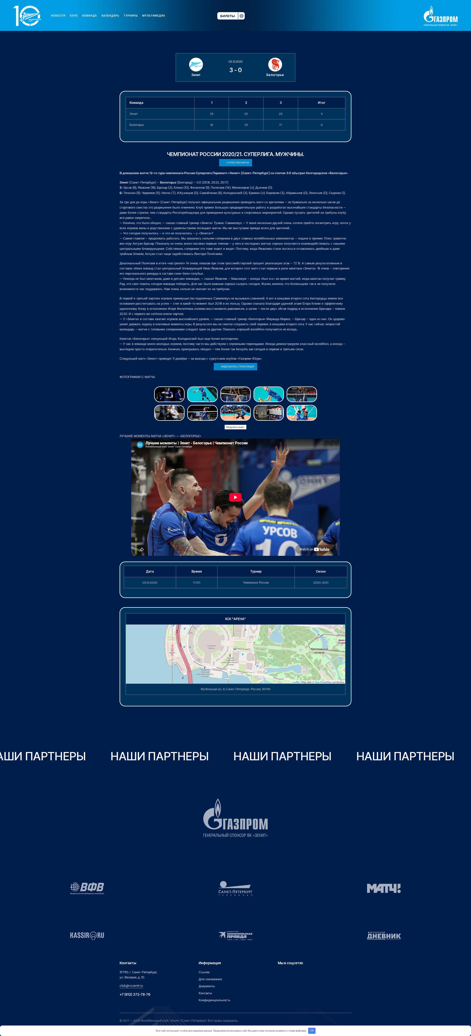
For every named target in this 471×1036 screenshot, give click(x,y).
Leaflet (296, 682)
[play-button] (186, 15)
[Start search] (203, 16)
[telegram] (192, 15)
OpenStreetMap (323, 682)
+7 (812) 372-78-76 (135, 994)
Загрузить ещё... (235, 427)
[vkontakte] (174, 15)
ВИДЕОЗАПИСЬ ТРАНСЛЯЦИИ (237, 366)
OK (312, 1030)
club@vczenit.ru (131, 986)
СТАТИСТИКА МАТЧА (237, 162)
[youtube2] (180, 15)
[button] (235, 650)
